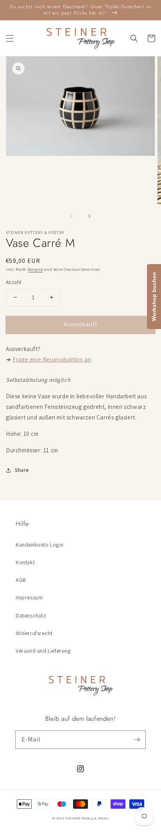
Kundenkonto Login (39, 544)
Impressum (29, 597)
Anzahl (13, 282)
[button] (9, 38)
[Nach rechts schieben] (89, 216)
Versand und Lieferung (43, 650)
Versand (35, 269)
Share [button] (22, 469)
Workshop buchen (154, 296)
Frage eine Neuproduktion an (52, 359)
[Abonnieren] (136, 739)
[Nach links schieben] (71, 216)
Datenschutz (31, 615)
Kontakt (25, 562)
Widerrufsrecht (34, 633)
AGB (21, 579)
